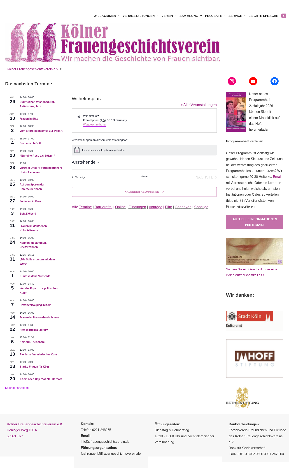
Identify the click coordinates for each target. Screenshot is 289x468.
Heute (144, 176)
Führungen (137, 207)
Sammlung (188, 16)
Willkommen (105, 16)
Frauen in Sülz (29, 118)
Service (235, 16)
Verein (167, 16)
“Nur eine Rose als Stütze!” (37, 155)
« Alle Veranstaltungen (199, 105)
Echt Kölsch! (28, 213)
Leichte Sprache (263, 16)
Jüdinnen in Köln (30, 201)
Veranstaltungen (139, 16)
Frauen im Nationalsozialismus (39, 317)
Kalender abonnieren (142, 191)
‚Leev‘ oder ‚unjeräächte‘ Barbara (41, 379)
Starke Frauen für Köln (34, 366)
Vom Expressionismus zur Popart (41, 130)
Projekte (213, 16)
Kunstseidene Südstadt (35, 276)
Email (277, 176)
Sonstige (201, 207)
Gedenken (183, 207)
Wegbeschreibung (94, 124)
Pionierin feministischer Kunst (39, 354)
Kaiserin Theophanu (32, 342)
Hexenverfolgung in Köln (35, 305)
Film (168, 207)
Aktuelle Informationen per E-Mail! (255, 222)
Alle (82, 207)
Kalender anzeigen (17, 387)
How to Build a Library (34, 329)
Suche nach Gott (30, 143)
